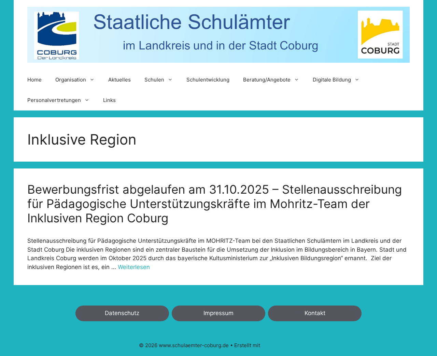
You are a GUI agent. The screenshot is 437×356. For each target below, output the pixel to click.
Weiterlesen (134, 267)
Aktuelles (119, 79)
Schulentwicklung (207, 79)
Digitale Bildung (332, 79)
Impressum (218, 313)
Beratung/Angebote (267, 79)
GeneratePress (280, 345)
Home (34, 79)
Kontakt (315, 313)
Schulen (154, 79)
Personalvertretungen (54, 100)
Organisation (70, 79)
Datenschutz (122, 313)
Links (109, 100)
